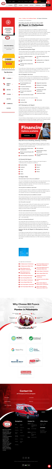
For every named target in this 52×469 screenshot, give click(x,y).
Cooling (21, 439)
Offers (19, 1)
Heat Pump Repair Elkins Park (26, 286)
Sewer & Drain (21, 442)
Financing (26, 1)
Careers (10, 1)
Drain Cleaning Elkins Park (26, 277)
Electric (16, 439)
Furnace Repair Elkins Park (26, 282)
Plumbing (16, 444)
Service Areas (13, 1)
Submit (43, 412)
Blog (22, 1)
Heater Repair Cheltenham (42, 271)
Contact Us (30, 1)
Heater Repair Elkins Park (42, 273)
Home (20, 18)
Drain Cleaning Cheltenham (26, 275)
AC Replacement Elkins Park (26, 266)
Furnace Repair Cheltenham (26, 280)
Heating (16, 441)
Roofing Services (16, 436)
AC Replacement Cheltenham (26, 264)
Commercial (22, 435)
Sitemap (16, 427)
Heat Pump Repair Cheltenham (27, 284)
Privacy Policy (21, 425)
